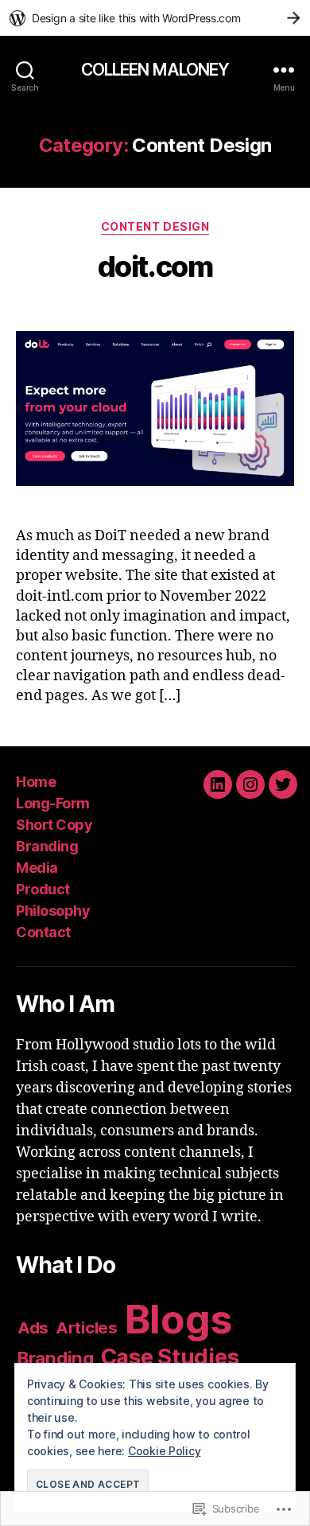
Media (37, 867)
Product (43, 889)
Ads (32, 1327)
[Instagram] (250, 784)
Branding (47, 846)
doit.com (155, 266)
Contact (43, 932)
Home (36, 781)
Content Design (155, 226)
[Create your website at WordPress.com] (155, 18)
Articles (87, 1327)
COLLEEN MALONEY (155, 69)
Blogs (179, 1319)
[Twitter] (283, 784)
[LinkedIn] (217, 784)
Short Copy (54, 824)
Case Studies (170, 1356)
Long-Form (53, 803)
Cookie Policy (164, 1451)
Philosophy (53, 910)
